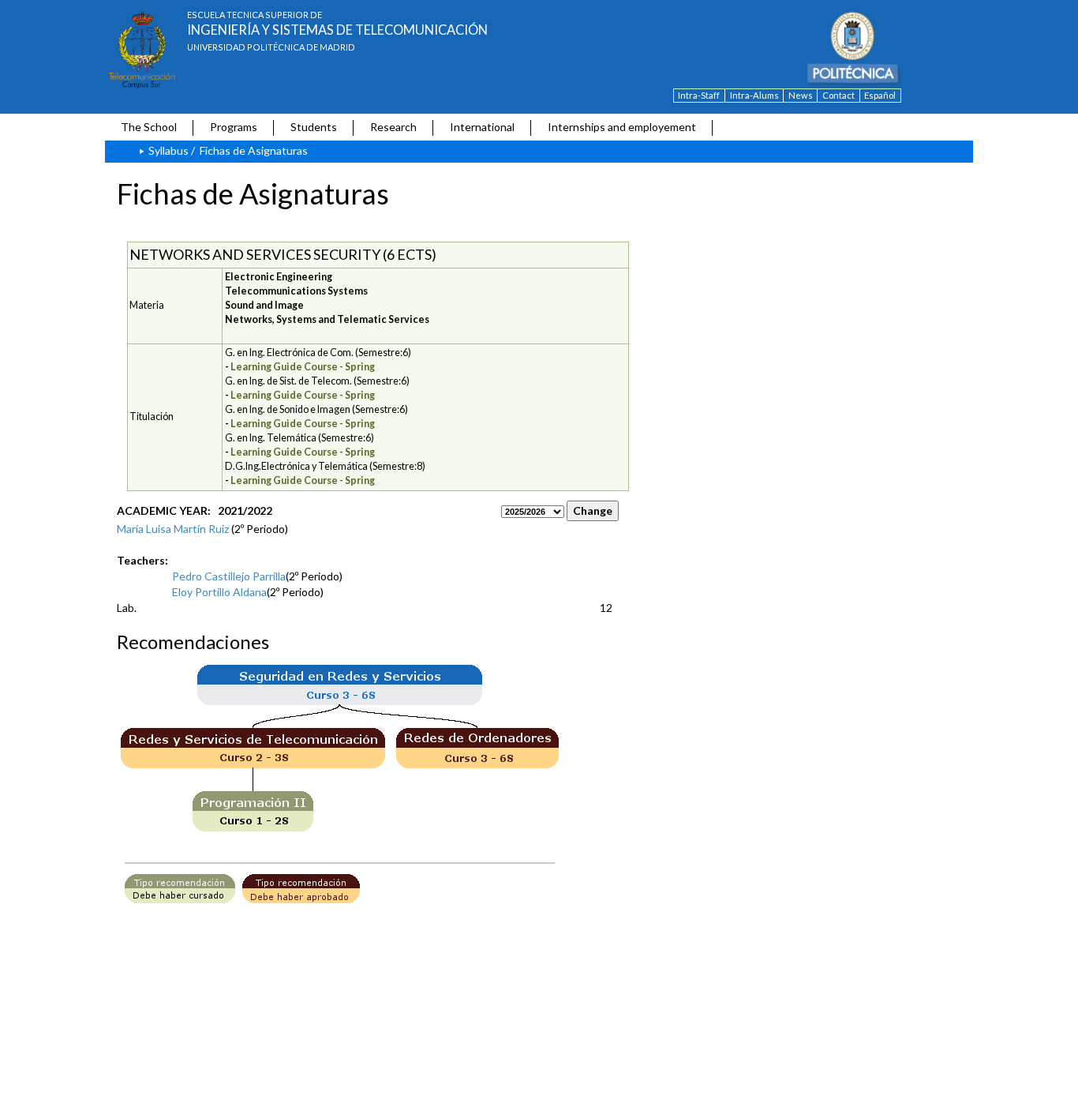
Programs (233, 126)
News (800, 95)
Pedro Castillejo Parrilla (229, 576)
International (482, 126)
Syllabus (168, 150)
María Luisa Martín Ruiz (173, 528)
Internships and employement (622, 126)
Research (393, 126)
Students (313, 126)
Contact (838, 95)
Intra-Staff (699, 95)
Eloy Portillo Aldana (219, 592)
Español (880, 95)
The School (149, 126)
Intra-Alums (754, 95)
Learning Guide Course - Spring (302, 367)
